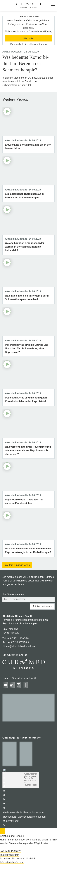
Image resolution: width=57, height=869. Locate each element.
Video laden (28, 38)
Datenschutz (9, 816)
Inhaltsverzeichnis (12, 812)
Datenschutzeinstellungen (31, 816)
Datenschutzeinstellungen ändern (28, 44)
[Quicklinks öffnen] (2, 831)
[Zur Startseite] (28, 5)
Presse (27, 812)
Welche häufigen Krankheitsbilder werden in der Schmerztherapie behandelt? (24, 247)
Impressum (38, 812)
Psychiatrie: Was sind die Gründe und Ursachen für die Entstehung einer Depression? (26, 348)
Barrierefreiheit (10, 821)
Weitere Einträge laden (17, 565)
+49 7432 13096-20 (18, 638)
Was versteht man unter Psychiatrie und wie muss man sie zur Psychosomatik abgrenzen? (28, 450)
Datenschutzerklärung (40, 31)
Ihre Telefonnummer (13, 594)
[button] (53, 5)
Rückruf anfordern (42, 606)
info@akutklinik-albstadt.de (20, 646)
